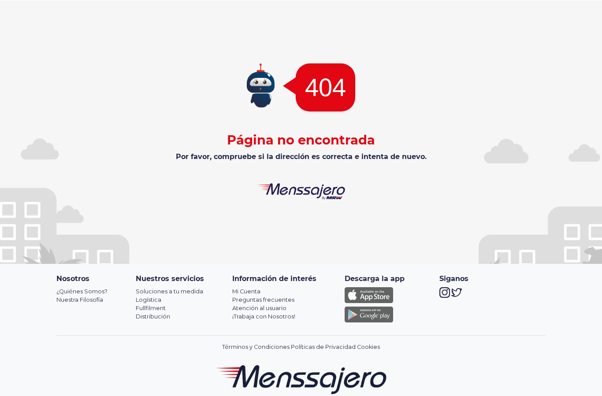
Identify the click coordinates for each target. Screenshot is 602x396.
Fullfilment (151, 308)
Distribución (153, 316)
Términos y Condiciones (256, 347)
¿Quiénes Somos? (82, 291)
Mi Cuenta (246, 291)
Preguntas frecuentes (263, 299)
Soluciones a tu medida (169, 291)
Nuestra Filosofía (79, 299)
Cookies (368, 347)
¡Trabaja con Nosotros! (263, 316)
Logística (148, 299)
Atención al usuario (259, 308)
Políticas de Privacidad (323, 347)
